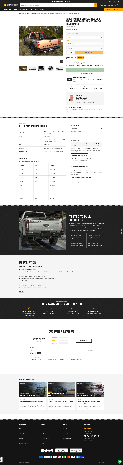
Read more (21, 291)
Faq (114, 1)
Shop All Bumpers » (24, 443)
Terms (102, 462)
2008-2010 (33, 13)
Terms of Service (67, 438)
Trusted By (36, 9)
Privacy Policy (66, 441)
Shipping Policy (45, 438)
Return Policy (44, 441)
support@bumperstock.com (91, 431)
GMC (20, 436)
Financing (43, 433)
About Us (110, 1)
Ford (20, 428)
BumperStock (26, 462)
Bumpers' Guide (45, 431)
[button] (1, 460)
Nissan (21, 441)
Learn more (100, 79)
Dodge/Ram (22, 433)
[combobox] (57, 5)
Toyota (21, 438)
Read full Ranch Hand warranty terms (81, 177)
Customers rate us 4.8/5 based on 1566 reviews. (76, 451)
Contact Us (44, 443)
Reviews (31, 9)
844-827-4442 (81, 98)
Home (20, 13)
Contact (117, 1)
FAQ (42, 428)
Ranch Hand (47, 136)
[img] (33, 351)
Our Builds (42, 9)
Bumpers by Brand (7, 9)
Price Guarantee (45, 436)
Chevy (20, 431)
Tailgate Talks (25, 9)
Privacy (98, 462)
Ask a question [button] (83, 340)
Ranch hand (26, 13)
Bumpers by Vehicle (17, 9)
